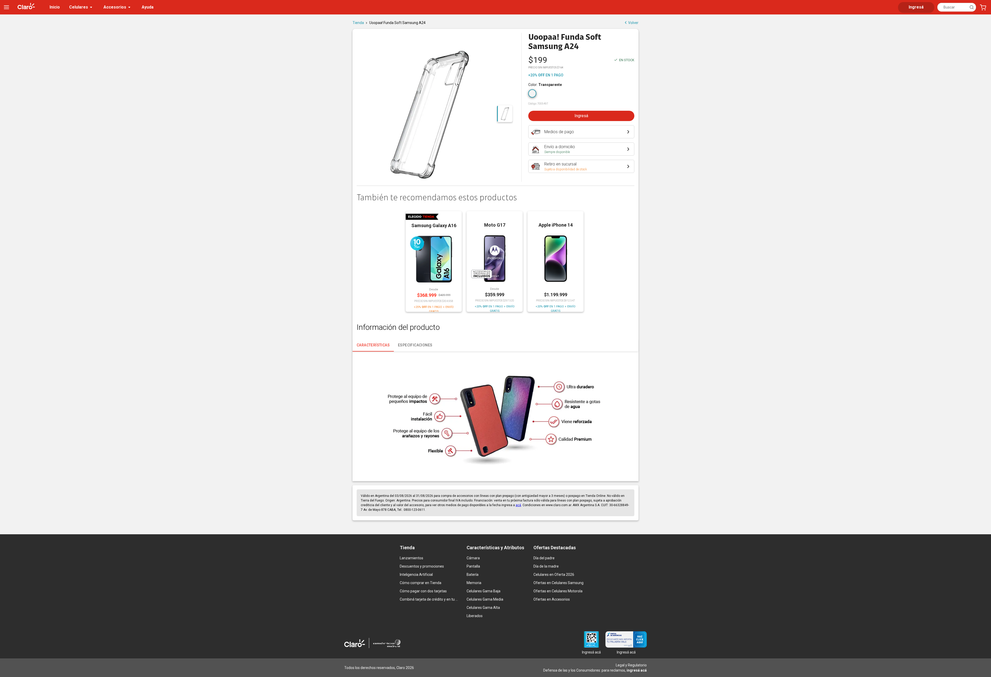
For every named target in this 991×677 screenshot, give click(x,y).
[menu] (6, 7)
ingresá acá (637, 670)
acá (518, 505)
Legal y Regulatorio (631, 665)
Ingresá (581, 115)
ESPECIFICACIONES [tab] (415, 345)
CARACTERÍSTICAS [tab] (373, 345)
